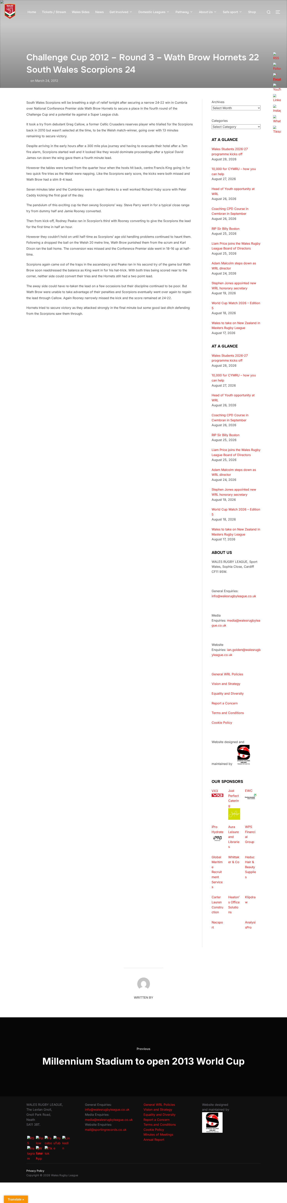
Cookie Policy (222, 722)
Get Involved (119, 12)
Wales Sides (80, 12)
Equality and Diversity (228, 693)
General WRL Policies (227, 674)
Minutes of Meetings (158, 1134)
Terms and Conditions (228, 713)
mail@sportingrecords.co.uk (106, 1130)
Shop (252, 12)
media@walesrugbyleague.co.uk (109, 1120)
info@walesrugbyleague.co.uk (234, 596)
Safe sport (230, 12)
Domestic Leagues (151, 12)
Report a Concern (225, 703)
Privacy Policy (35, 1170)
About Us (206, 12)
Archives (218, 102)
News (99, 12)
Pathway (182, 12)
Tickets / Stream (54, 12)
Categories (220, 121)
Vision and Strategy (226, 684)
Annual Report (154, 1140)
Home (32, 12)
